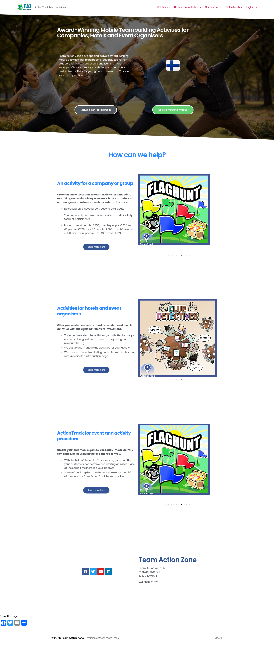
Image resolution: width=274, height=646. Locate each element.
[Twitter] (93, 571)
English (250, 7)
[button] (141, 213)
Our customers (213, 7)
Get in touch (233, 7)
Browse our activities (186, 7)
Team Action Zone (72, 637)
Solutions (162, 7)
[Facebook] (85, 571)
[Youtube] (100, 571)
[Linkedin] (108, 571)
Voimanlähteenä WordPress (103, 637)
